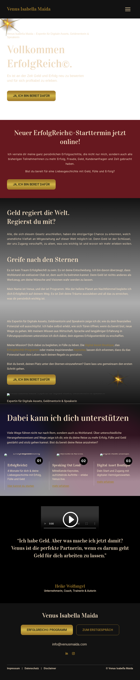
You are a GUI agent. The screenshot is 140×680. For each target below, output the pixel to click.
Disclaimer (50, 668)
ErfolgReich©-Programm (23, 350)
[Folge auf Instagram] (73, 653)
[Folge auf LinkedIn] (66, 653)
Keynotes (80, 350)
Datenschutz (32, 668)
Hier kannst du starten (21, 486)
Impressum (13, 668)
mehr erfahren (60, 486)
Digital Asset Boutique (99, 345)
